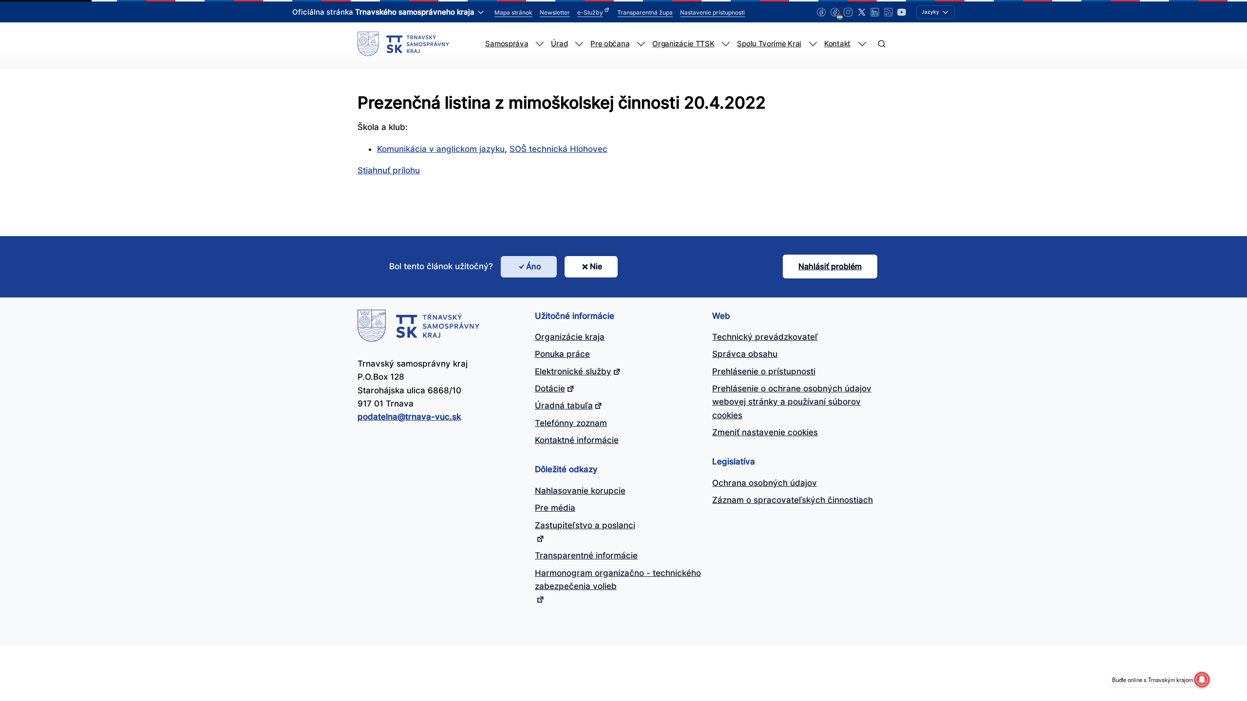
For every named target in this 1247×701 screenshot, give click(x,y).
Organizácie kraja (570, 337)
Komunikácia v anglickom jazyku (441, 149)
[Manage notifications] (1201, 679)
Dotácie (550, 388)
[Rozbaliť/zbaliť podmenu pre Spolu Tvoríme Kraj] (812, 44)
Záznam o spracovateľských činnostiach (792, 500)
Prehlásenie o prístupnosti (763, 371)
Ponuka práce (562, 354)
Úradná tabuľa (564, 405)
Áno (533, 266)
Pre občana (609, 43)
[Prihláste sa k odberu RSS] (888, 12)
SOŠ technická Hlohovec (558, 149)
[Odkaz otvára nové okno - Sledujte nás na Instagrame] (848, 12)
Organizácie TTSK (683, 43)
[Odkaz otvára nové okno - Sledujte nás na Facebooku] (821, 12)
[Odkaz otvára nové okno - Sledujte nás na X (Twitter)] (862, 12)
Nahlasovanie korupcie (580, 491)
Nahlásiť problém (830, 266)
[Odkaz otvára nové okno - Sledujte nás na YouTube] (902, 12)
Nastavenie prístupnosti (712, 12)
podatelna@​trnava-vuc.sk (409, 417)
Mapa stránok (513, 12)
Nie (596, 266)
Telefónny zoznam (571, 423)
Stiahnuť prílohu (389, 170)
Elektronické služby (573, 371)
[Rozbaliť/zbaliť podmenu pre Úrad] (579, 44)
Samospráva (506, 43)
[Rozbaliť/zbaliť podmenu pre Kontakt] (862, 44)
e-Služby (590, 12)
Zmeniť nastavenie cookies (765, 432)
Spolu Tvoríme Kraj (769, 43)
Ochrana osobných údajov (764, 483)
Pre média (555, 508)
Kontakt (837, 43)
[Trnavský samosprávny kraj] (403, 44)
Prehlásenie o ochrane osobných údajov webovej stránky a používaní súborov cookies (791, 402)
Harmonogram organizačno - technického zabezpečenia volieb (618, 579)
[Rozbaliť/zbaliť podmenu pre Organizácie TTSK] (725, 44)
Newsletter (555, 12)
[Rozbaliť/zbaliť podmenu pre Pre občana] (640, 44)
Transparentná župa (645, 12)
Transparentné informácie (586, 555)
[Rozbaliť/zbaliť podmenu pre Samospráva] (539, 44)
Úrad (559, 43)
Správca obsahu (744, 354)
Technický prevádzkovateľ (765, 337)
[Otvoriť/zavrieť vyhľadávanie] (881, 44)
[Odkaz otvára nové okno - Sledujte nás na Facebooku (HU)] (835, 12)
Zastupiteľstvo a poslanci (585, 525)
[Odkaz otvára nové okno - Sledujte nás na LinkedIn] (875, 12)
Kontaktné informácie (577, 440)
